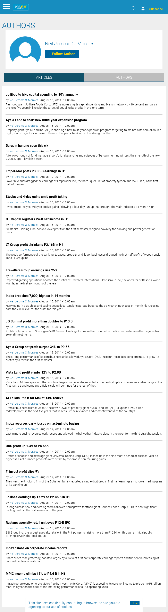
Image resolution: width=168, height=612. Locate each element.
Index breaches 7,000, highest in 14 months (38, 296)
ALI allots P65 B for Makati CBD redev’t (34, 398)
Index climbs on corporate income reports (36, 548)
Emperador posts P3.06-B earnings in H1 (36, 171)
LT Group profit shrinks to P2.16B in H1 (34, 245)
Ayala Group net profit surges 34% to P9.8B (37, 347)
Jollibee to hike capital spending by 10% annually (42, 94)
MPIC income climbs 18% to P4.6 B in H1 (35, 574)
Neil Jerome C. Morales (69, 44)
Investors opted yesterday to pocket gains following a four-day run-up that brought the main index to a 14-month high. (80, 206)
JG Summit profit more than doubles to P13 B (39, 321)
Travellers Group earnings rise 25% (31, 270)
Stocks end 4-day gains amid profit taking (36, 197)
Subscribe (156, 9)
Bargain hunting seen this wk (27, 146)
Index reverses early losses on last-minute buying (42, 423)
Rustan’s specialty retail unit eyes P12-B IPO (38, 523)
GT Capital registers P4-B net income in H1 (37, 219)
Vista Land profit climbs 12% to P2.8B (33, 372)
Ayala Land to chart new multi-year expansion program (46, 120)
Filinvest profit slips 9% (23, 471)
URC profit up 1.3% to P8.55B (27, 446)
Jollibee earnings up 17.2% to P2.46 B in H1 (38, 497)
